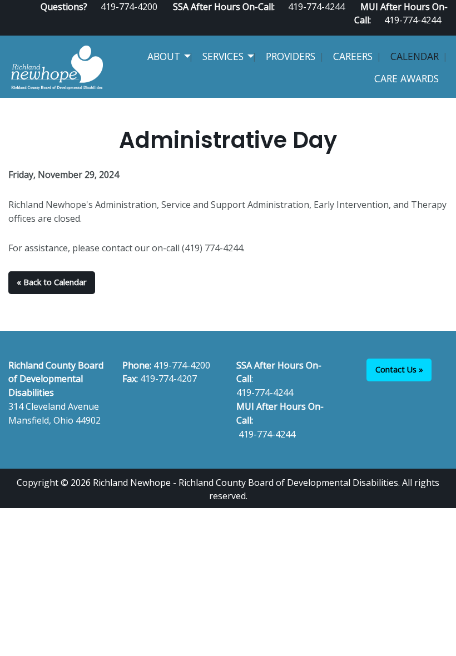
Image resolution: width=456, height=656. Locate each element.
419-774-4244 (412, 20)
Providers (290, 56)
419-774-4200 (181, 365)
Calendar (414, 56)
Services (223, 56)
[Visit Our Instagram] (443, 31)
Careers (353, 56)
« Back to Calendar (51, 282)
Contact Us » (399, 369)
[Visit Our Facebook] (407, 31)
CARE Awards (406, 78)
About (163, 56)
